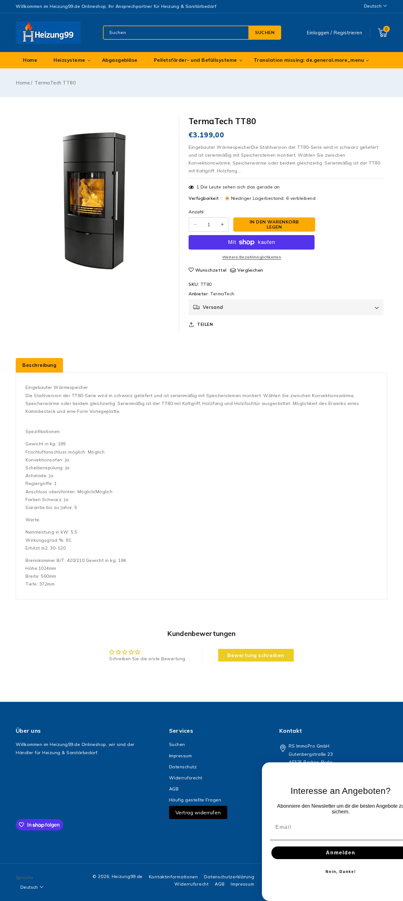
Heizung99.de (127, 876)
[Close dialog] (396, 769)
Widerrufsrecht (185, 778)
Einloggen (318, 33)
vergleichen (250, 270)
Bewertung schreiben (255, 655)
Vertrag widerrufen (198, 812)
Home (23, 83)
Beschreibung (39, 365)
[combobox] (192, 33)
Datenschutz (183, 767)
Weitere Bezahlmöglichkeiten (251, 257)
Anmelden (324, 852)
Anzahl (196, 212)
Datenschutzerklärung (229, 877)
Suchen (265, 32)
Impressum (180, 756)
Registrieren (347, 33)
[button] (382, 33)
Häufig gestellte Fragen (195, 800)
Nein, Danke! (324, 871)
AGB (174, 789)
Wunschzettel (211, 270)
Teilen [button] (205, 324)
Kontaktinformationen (173, 877)
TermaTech (222, 294)
